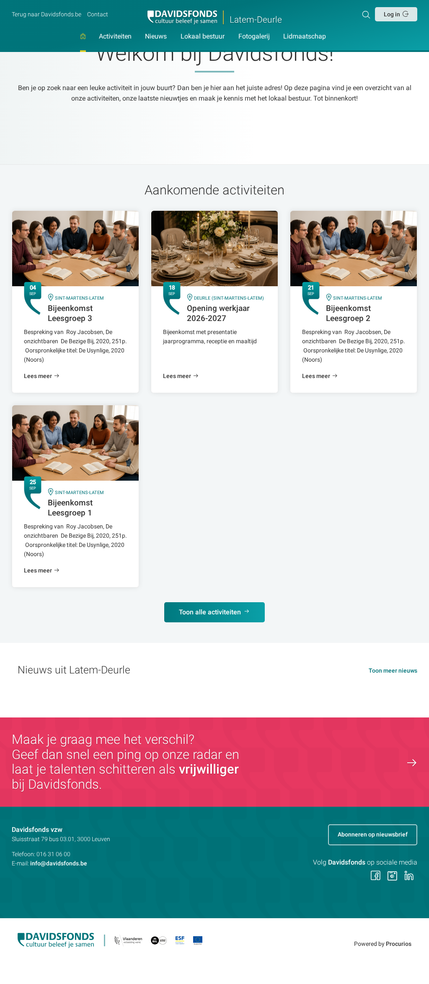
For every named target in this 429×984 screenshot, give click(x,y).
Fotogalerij (254, 36)
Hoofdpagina (83, 42)
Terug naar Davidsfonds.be (46, 14)
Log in (392, 14)
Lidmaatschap (304, 36)
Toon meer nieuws (393, 670)
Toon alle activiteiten (210, 612)
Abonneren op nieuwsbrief (373, 834)
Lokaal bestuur (203, 36)
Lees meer (38, 376)
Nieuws (156, 36)
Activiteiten (115, 36)
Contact (97, 14)
